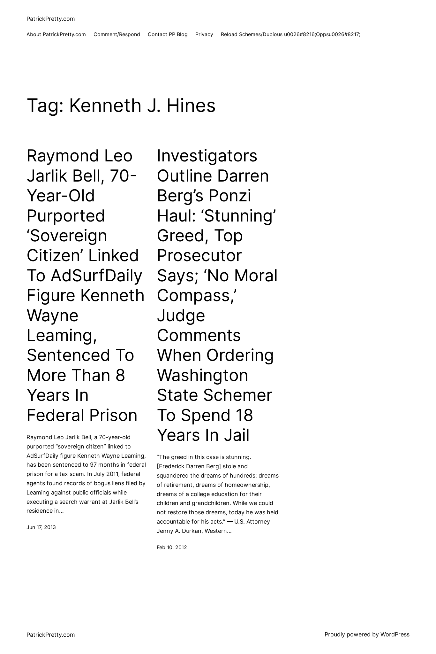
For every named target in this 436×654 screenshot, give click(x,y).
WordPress (395, 634)
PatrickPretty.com (50, 18)
